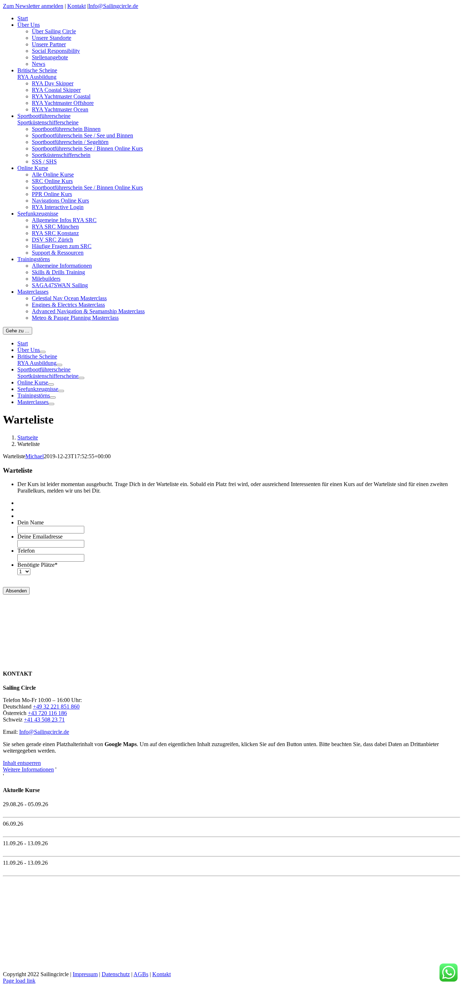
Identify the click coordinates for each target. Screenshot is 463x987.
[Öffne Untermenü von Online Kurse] (51, 384)
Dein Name (30, 522)
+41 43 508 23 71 (44, 719)
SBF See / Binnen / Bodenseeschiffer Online (54, 830)
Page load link (19, 981)
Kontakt (76, 6)
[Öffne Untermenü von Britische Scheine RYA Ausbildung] (59, 365)
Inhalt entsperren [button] (22, 763)
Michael (34, 456)
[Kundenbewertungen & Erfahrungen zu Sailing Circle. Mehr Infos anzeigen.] (35, 659)
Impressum (85, 974)
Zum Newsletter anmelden (33, 6)
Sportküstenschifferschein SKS (38, 811)
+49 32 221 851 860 (56, 706)
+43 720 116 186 (47, 713)
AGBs (140, 974)
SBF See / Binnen (23, 850)
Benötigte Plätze (37, 565)
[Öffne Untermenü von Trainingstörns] (53, 397)
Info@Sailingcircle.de (113, 6)
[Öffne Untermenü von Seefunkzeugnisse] (61, 391)
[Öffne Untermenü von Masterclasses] (51, 404)
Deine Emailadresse (40, 536)
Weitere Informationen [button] (28, 769)
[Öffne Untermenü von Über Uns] (43, 352)
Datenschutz (116, 974)
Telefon (26, 551)
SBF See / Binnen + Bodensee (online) (47, 869)
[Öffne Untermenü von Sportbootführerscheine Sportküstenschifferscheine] (81, 378)
